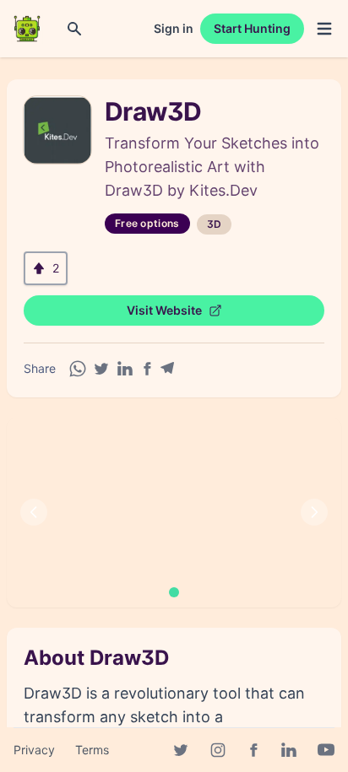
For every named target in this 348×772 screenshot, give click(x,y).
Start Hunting (252, 28)
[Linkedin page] (288, 750)
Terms (92, 749)
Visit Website (164, 310)
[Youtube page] (326, 750)
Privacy (34, 749)
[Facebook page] (253, 750)
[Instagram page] (217, 750)
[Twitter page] (180, 750)
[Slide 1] (174, 592)
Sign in (173, 28)
